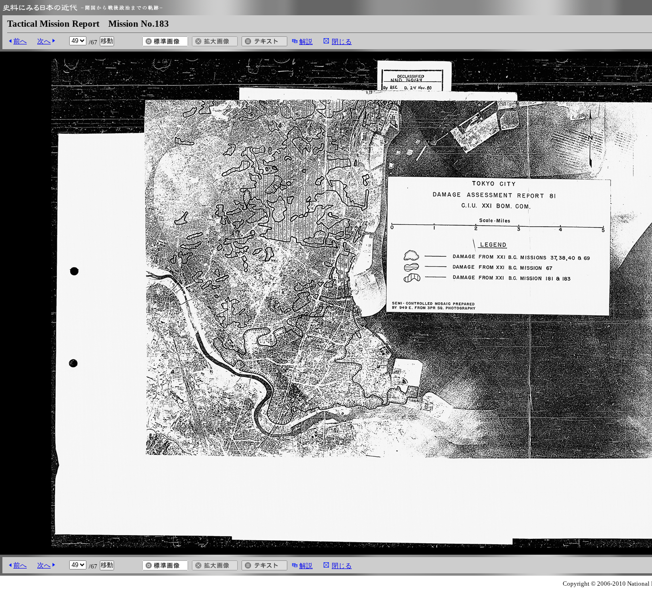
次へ (44, 41)
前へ (20, 41)
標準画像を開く (165, 41)
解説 (306, 41)
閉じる (342, 41)
